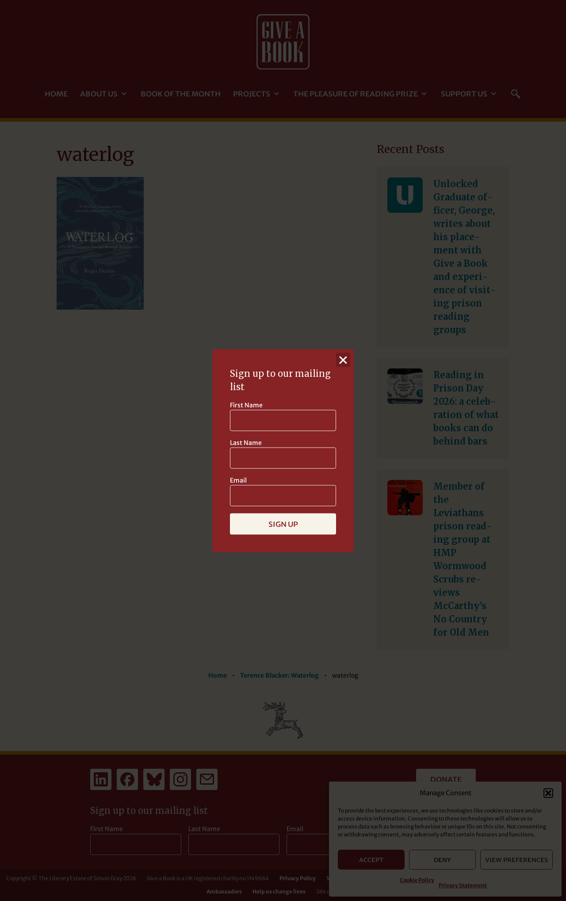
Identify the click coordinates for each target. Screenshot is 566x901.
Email (238, 480)
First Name (246, 405)
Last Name (246, 442)
